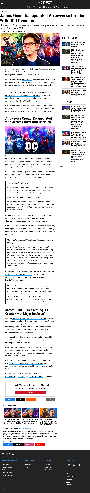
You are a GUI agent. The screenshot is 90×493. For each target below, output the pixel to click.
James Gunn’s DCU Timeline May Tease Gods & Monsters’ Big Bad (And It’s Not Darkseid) (48, 422)
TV (34, 7)
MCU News (5, 470)
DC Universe (47, 7)
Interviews (65, 7)
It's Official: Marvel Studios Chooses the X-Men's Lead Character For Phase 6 (78, 109)
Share (11, 400)
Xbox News (27, 464)
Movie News (6, 464)
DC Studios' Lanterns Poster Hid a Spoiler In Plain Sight (78, 44)
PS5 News (27, 467)
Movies (29, 7)
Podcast (47, 464)
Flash (20, 353)
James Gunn (23, 72)
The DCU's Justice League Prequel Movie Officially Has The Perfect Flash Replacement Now (78, 70)
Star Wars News (7, 472)
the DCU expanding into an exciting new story (26, 363)
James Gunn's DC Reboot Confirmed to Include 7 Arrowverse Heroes (30, 421)
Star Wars (56, 7)
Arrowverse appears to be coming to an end (29, 318)
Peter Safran (27, 79)
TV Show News (7, 467)
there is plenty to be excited (20, 106)
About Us (69, 473)
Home (1, 11)
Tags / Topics (49, 470)
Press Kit (69, 479)
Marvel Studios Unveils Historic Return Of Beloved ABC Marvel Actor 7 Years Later (78, 93)
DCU (6, 11)
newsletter (38, 158)
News (39, 7)
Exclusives (48, 467)
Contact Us (69, 476)
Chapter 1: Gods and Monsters (32, 85)
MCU (22, 7)
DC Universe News (8, 475)
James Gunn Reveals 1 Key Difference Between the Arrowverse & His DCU (12, 421)
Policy (68, 482)
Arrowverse (9, 69)
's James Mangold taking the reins (36, 340)
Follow (9, 444)
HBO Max (21, 376)
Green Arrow (10, 353)
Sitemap (69, 484)
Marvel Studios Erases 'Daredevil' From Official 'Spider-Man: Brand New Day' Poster (78, 135)
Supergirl (26, 353)
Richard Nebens (6, 31)
